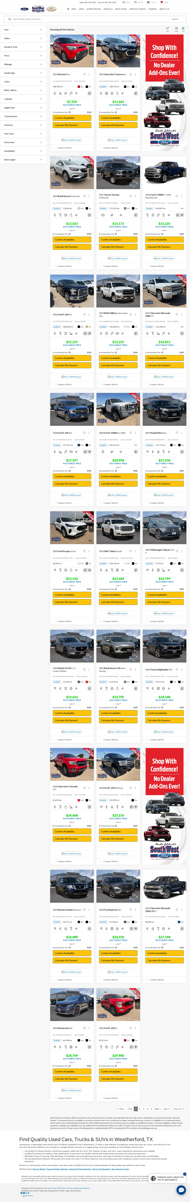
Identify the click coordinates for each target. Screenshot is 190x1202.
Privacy (53, 1188)
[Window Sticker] (182, 215)
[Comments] (89, 93)
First (121, 1109)
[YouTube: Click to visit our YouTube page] (24, 1193)
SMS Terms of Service (65, 1188)
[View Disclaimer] (76, 93)
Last (166, 1109)
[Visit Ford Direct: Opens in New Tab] (28, 1196)
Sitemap (47, 1188)
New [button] (74, 9)
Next (157, 1109)
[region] (72, 112)
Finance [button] (153, 9)
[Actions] (89, 74)
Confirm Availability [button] (64, 117)
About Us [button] (164, 9)
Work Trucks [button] (94, 9)
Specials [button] (108, 9)
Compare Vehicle (64, 148)
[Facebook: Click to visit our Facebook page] (21, 1193)
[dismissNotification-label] (184, 1174)
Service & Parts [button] (137, 9)
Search (175, 19)
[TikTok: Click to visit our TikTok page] (29, 1193)
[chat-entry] (181, 1190)
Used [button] (81, 9)
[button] (91, 50)
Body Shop (121, 9)
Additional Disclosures (82, 1188)
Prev (129, 1109)
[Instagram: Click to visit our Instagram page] (26, 1193)
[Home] (68, 9)
